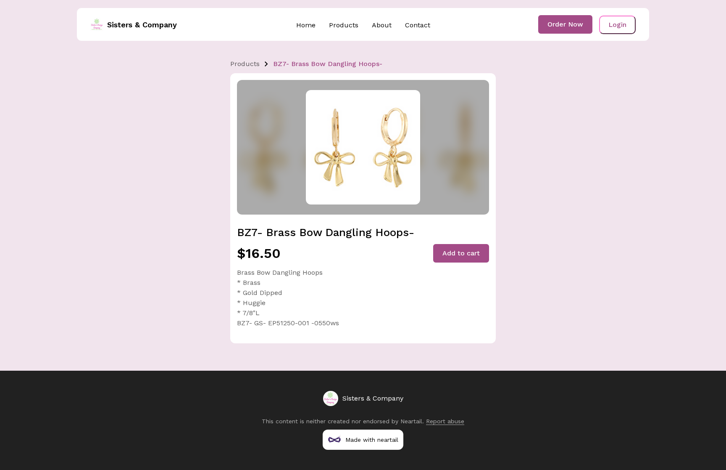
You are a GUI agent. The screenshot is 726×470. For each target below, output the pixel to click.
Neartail (411, 421)
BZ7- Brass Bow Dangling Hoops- (327, 64)
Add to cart (461, 253)
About (382, 25)
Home (306, 25)
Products (343, 25)
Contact (417, 25)
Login (617, 25)
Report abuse (445, 421)
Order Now (565, 24)
